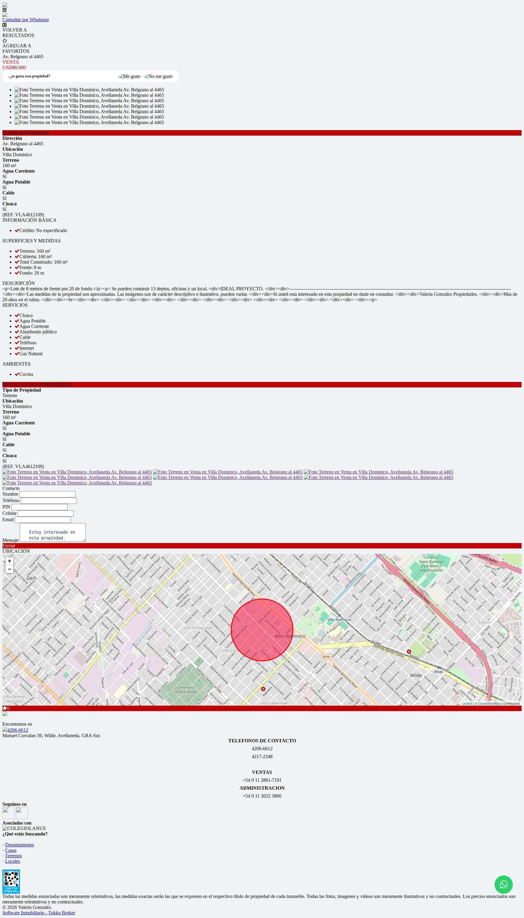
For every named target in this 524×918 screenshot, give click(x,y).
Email (8, 519)
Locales (12, 861)
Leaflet (467, 703)
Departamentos (19, 844)
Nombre (10, 494)
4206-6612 (17, 730)
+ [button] (9, 561)
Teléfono (10, 500)
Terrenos (13, 855)
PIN (6, 506)
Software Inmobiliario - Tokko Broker (38, 912)
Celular (9, 513)
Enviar (8, 545)
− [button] (9, 569)
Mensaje (10, 540)
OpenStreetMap (490, 703)
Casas (10, 850)
